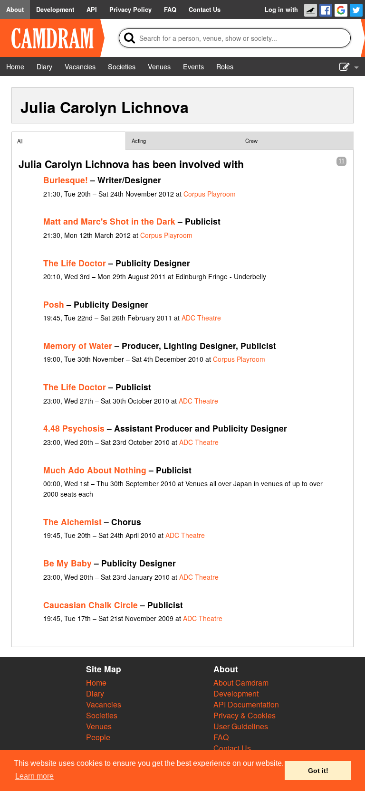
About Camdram (241, 682)
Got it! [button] (318, 770)
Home (96, 682)
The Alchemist (72, 521)
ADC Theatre (201, 317)
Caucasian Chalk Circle (90, 605)
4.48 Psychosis (74, 428)
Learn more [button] (34, 776)
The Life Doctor (74, 263)
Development (236, 693)
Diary (95, 693)
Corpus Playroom (209, 193)
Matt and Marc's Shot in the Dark (109, 221)
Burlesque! (65, 180)
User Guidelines (240, 726)
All (19, 141)
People (98, 737)
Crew (251, 140)
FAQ (221, 737)
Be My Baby (67, 563)
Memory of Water (77, 345)
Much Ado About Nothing (94, 470)
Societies (101, 715)
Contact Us (232, 748)
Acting (139, 140)
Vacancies (103, 704)
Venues (99, 726)
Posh (53, 304)
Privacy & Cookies (244, 715)
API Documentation (246, 704)
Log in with (281, 9)
